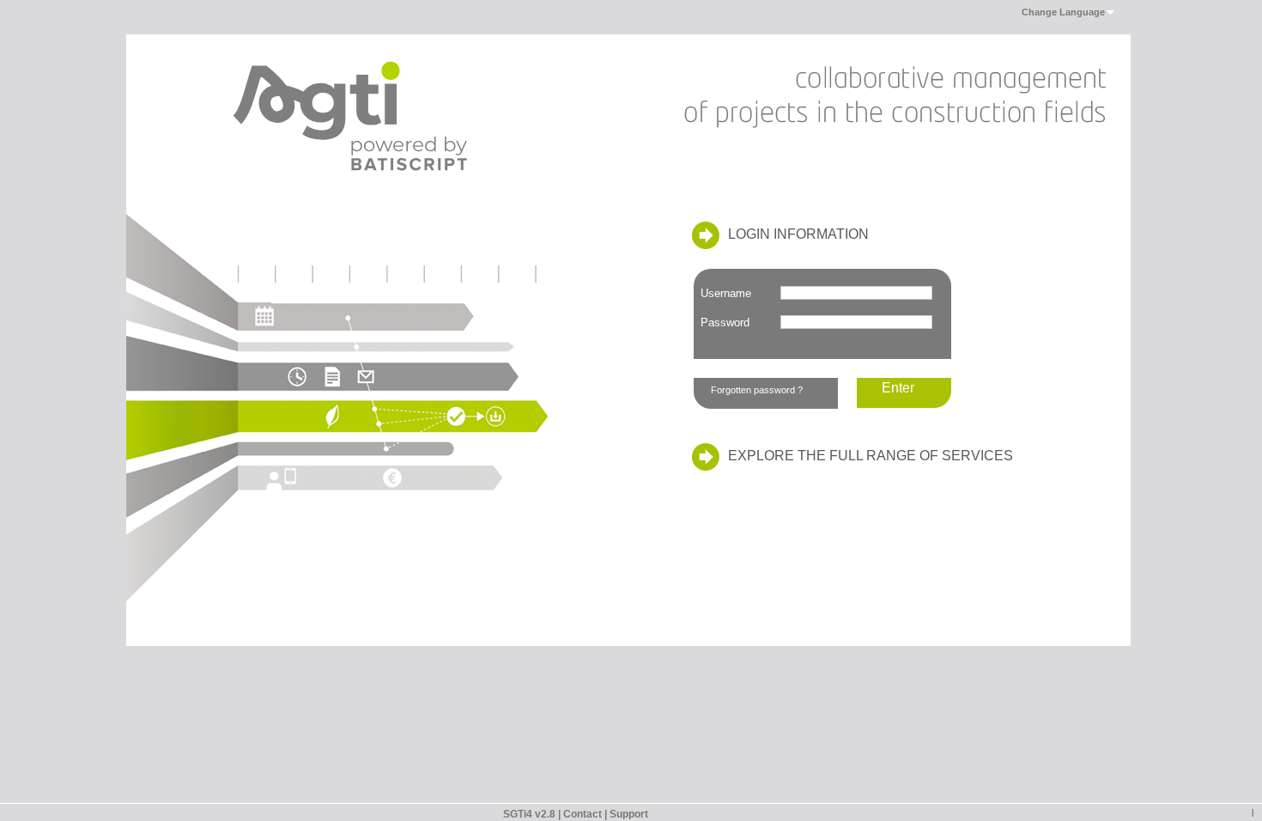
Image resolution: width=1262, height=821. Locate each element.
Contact (582, 814)
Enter (898, 387)
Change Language (1063, 12)
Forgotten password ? (757, 390)
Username (726, 293)
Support (629, 814)
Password (725, 322)
